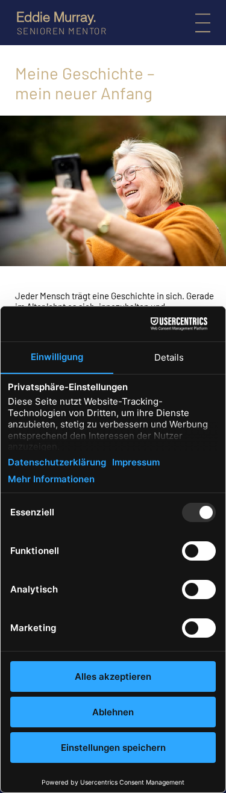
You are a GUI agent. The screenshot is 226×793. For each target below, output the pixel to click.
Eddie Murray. (56, 17)
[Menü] (205, 23)
